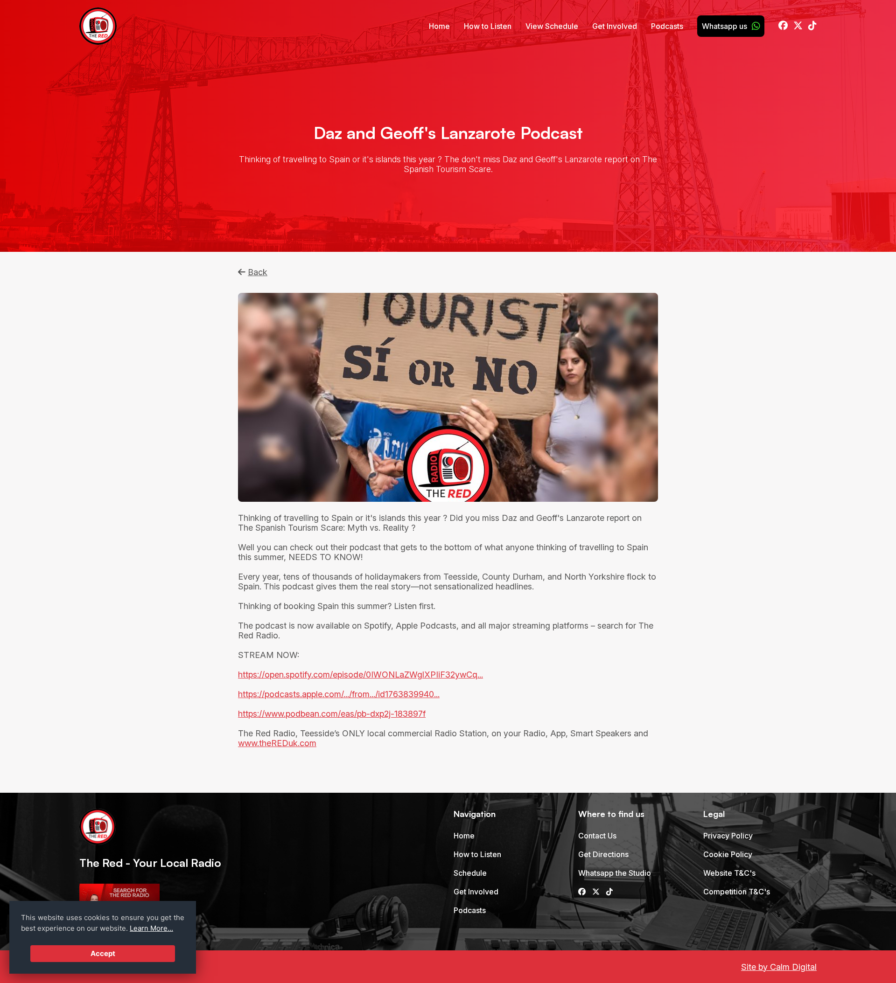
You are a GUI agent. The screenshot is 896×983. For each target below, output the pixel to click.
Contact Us (597, 835)
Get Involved (614, 26)
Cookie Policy (727, 854)
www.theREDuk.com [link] (277, 743)
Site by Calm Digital (779, 967)
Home (439, 26)
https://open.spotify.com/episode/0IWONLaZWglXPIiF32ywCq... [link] (360, 674)
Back (257, 272)
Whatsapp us (724, 26)
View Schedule (551, 26)
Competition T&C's (736, 891)
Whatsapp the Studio (614, 873)
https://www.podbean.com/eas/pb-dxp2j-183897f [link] (332, 714)
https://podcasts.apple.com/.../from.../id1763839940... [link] (339, 694)
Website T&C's (729, 873)
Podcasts (667, 26)
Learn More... (151, 928)
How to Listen (487, 26)
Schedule (470, 873)
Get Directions (603, 854)
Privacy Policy (728, 835)
